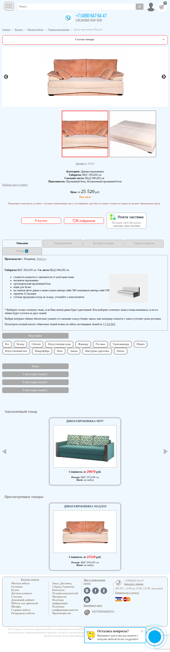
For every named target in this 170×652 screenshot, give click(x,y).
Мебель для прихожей (24, 603)
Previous (4, 451)
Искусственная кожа (59, 344)
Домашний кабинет (23, 600)
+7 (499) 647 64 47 (91, 16)
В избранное (85, 220)
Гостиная (17, 586)
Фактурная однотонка (97, 351)
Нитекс (121, 351)
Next (166, 451)
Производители (61, 613)
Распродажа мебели (23, 613)
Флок (60, 351)
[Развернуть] (163, 39)
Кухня (15, 590)
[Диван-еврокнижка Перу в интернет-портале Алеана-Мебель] (85, 446)
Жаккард (83, 344)
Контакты (58, 590)
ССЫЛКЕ (109, 324)
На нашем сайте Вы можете (126, 224)
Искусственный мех (16, 351)
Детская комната (21, 593)
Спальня (16, 596)
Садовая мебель (20, 609)
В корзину (41, 220)
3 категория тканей (34, 390)
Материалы (59, 596)
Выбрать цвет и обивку (15, 184)
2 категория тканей (34, 382)
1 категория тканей (34, 374)
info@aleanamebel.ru (103, 611)
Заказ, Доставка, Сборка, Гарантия (63, 585)
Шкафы (16, 606)
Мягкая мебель (20, 583)
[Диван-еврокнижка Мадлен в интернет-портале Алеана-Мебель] (85, 76)
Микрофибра (42, 351)
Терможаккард (121, 344)
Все (7, 344)
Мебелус (41, 258)
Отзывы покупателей (65, 593)
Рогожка (100, 344)
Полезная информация (60, 601)
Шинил (141, 344)
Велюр (20, 344)
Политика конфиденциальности (65, 608)
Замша (73, 351)
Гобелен (36, 344)
